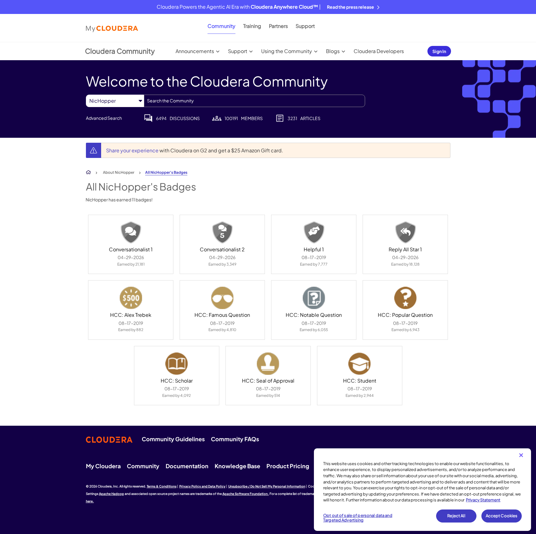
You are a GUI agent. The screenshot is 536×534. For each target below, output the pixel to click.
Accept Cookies (502, 515)
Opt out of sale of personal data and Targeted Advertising (357, 518)
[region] (422, 489)
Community (221, 26)
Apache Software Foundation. (245, 494)
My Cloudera (103, 465)
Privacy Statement (483, 499)
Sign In (439, 51)
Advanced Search (104, 118)
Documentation (187, 465)
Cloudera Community (120, 51)
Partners (278, 26)
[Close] (521, 455)
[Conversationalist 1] (131, 232)
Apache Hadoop (111, 494)
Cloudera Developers (379, 51)
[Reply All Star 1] (405, 232)
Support (305, 26)
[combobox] (254, 101)
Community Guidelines (173, 438)
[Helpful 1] (314, 232)
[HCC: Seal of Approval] (268, 363)
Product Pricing (287, 465)
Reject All (456, 515)
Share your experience (132, 150)
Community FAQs (235, 438)
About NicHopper (118, 172)
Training (252, 26)
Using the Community (286, 51)
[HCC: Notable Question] (314, 298)
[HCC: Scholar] (176, 363)
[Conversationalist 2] (222, 232)
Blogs (333, 51)
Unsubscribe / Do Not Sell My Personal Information (266, 486)
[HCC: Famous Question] (222, 298)
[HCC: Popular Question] (405, 298)
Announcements (195, 51)
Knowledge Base (237, 465)
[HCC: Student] (359, 363)
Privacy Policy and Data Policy (202, 486)
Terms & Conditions (161, 486)
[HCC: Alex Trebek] (131, 298)
